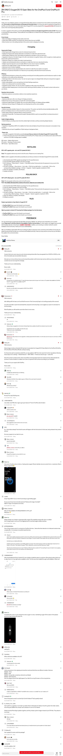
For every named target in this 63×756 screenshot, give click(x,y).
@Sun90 (9, 604)
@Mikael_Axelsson (11, 447)
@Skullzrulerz (10, 336)
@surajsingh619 (10, 416)
